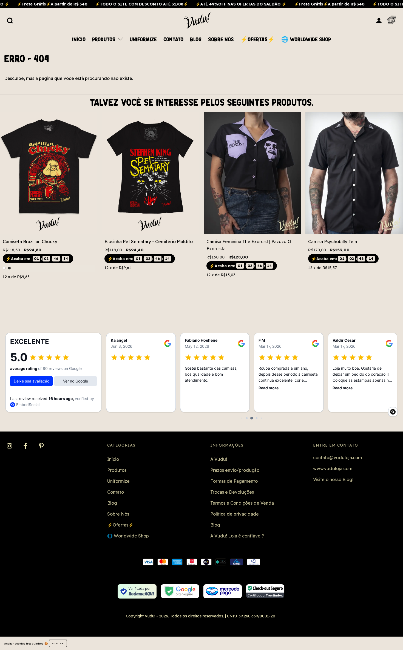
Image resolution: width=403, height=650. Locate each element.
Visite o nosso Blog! (333, 479)
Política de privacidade (234, 514)
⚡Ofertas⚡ (257, 40)
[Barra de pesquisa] (10, 20)
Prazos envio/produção (234, 470)
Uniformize (143, 40)
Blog (196, 40)
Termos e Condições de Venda (242, 503)
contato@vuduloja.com (337, 457)
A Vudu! (218, 459)
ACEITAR (58, 643)
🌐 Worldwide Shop (306, 40)
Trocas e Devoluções (232, 492)
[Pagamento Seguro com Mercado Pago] (222, 591)
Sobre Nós (221, 40)
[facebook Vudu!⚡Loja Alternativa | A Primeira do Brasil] (26, 446)
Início (79, 40)
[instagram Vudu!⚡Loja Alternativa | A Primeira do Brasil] (10, 446)
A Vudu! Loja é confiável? (237, 536)
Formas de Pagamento (234, 481)
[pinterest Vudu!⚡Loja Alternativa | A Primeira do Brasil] (41, 446)
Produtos (104, 40)
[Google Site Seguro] (180, 591)
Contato (173, 40)
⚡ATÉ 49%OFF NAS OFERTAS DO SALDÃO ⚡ (220, 4)
